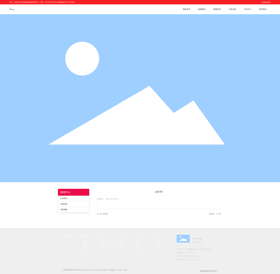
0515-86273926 (194, 256)
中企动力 (120, 270)
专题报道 (63, 204)
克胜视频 (63, 209)
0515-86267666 (191, 253)
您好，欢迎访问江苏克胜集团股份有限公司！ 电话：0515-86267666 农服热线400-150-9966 (42, 2)
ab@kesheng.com (191, 260)
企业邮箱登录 (266, 2)
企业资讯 (63, 198)
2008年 (105, 214)
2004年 (211, 214)
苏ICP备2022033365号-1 (209, 271)
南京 (125, 270)
